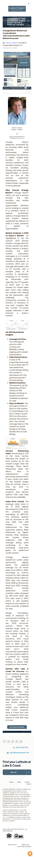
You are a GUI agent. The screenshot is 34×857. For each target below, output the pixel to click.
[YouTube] (20, 741)
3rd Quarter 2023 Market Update (17, 241)
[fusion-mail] (17, 133)
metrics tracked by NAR (17, 574)
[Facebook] (4, 741)
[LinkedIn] (16, 741)
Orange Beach (21, 192)
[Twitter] (12, 741)
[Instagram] (8, 741)
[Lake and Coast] (17, 6)
